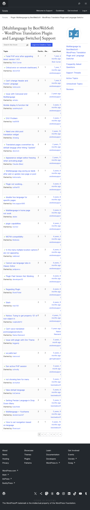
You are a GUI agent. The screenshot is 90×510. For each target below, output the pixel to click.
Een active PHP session (16, 366)
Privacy (5, 463)
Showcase (28, 450)
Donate (72, 459)
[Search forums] (27, 45)
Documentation (52, 454)
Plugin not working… (14, 184)
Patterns (28, 463)
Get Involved (73, 450)
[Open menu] (86, 3)
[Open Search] (79, 3)
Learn (48, 450)
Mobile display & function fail (15, 105)
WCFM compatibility (14, 237)
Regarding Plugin (13, 289)
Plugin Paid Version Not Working (20, 276)
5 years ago (56, 328)
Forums (5, 11)
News (4, 454)
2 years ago (56, 94)
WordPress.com (10, 470)
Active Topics (72, 78)
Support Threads (73, 73)
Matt (5, 475)
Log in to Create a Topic (41, 45)
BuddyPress (8, 483)
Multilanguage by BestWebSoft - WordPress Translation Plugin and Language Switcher (76, 52)
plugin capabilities (13, 223)
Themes (27, 454)
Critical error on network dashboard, (21, 67)
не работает (11, 353)
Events (71, 454)
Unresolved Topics (74, 84)
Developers (51, 459)
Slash (8, 302)
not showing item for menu (17, 379)
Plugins (27, 459)
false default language (15, 390)
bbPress (7, 479)
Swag (71, 463)
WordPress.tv (53, 463)
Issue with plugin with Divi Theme (20, 340)
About (5, 450)
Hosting (5, 459)
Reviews (70, 89)
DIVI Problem (11, 118)
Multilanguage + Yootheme (17, 412)
